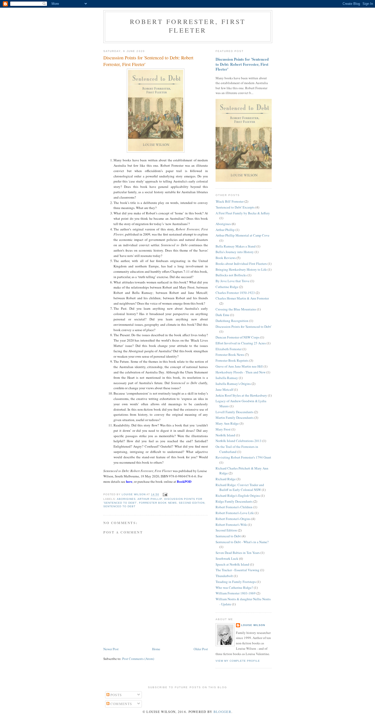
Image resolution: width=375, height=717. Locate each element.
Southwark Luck (227, 558)
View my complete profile (238, 660)
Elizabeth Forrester (229, 349)
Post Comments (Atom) (138, 658)
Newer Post (111, 649)
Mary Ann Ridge (227, 423)
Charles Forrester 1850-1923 (235, 292)
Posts (115, 695)
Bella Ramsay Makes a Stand (236, 246)
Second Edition (192, 502)
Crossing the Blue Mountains (236, 309)
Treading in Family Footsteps (236, 581)
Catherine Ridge (227, 286)
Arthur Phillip (150, 499)
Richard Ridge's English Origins (238, 495)
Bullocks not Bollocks (231, 275)
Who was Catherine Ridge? (234, 587)
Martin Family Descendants (235, 417)
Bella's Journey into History (235, 252)
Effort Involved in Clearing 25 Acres (241, 343)
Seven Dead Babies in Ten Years (238, 552)
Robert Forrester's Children (234, 507)
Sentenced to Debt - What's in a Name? (242, 542)
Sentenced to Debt (119, 506)
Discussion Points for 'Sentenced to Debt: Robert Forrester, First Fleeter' (242, 64)
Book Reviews (226, 257)
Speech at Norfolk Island (232, 564)
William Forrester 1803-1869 (236, 593)
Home (156, 649)
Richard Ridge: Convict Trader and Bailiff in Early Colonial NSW (240, 487)
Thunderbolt (224, 575)
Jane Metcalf (224, 389)
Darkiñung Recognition (232, 320)
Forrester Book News (158, 502)
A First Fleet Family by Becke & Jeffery (243, 213)
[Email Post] (164, 494)
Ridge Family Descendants (234, 501)
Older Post (201, 649)
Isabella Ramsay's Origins (233, 383)
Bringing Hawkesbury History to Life (241, 269)
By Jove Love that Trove (232, 281)
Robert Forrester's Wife (231, 524)
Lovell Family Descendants (234, 412)
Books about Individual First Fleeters (241, 263)
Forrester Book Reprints (232, 360)
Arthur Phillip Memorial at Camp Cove (242, 235)
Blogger (222, 711)
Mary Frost (223, 429)
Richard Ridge (226, 479)
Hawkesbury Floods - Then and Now (241, 372)
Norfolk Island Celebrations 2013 (238, 440)
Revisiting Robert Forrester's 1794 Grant (243, 457)
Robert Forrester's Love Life (235, 513)
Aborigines (126, 499)
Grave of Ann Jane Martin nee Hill (239, 366)
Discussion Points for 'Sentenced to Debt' (243, 326)
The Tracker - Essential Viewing (237, 570)
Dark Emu (222, 314)
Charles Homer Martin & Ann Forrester (242, 298)
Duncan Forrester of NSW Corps (237, 337)
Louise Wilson (253, 625)
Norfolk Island (225, 435)
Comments (120, 703)
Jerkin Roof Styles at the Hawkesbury (241, 395)
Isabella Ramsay (227, 377)
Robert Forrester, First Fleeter (188, 25)
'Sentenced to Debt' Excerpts (235, 207)
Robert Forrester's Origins (233, 518)
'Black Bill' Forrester (230, 201)
